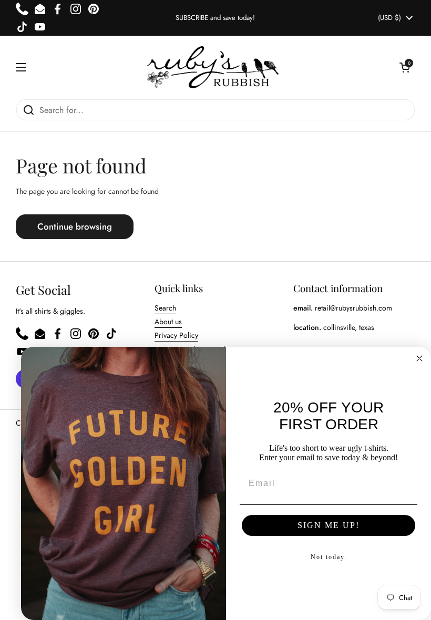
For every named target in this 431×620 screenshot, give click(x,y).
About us (168, 321)
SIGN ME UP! (328, 525)
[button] (404, 67)
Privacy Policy (176, 335)
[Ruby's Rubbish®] (213, 67)
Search (165, 308)
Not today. (329, 557)
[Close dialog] (419, 358)
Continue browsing (74, 226)
